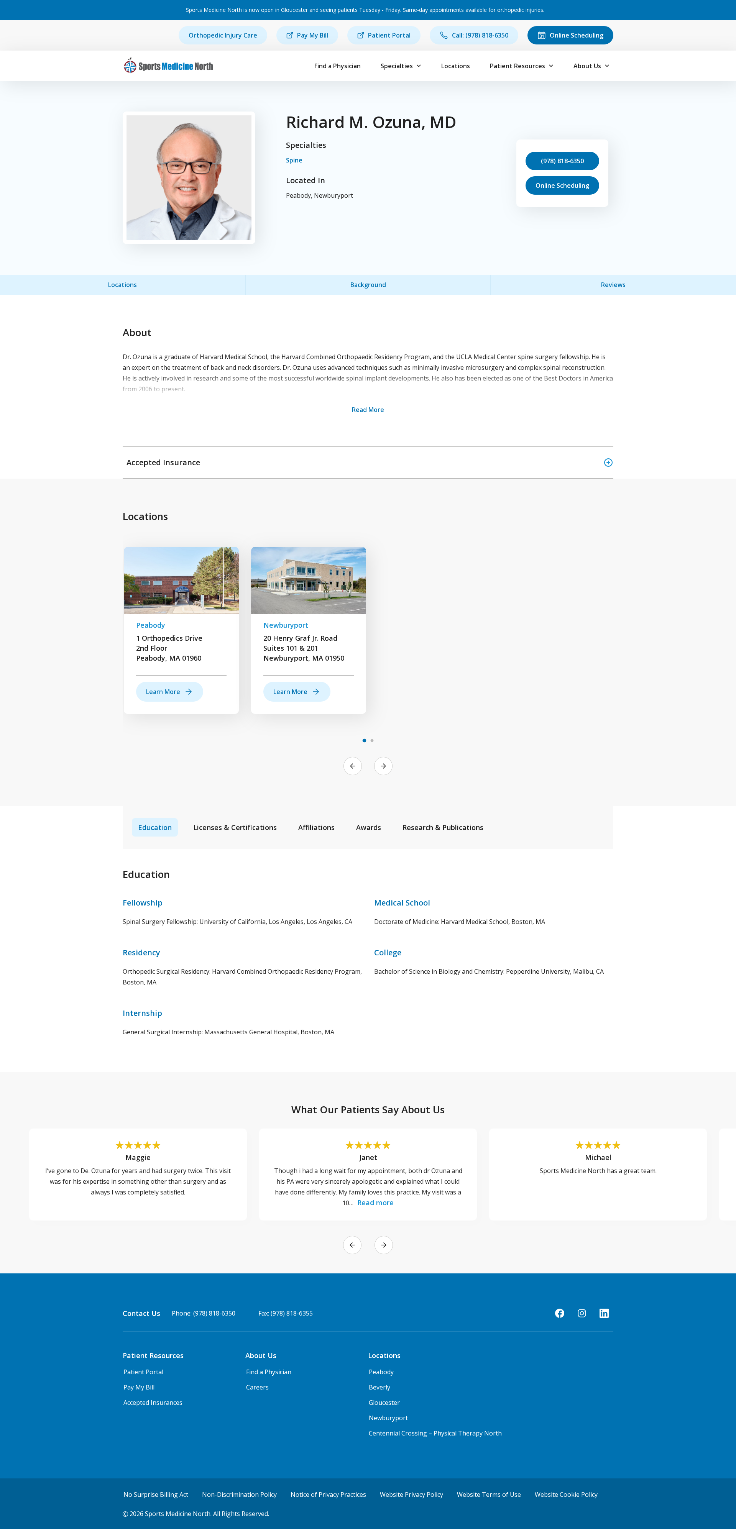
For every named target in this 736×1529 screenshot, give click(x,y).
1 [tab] (364, 741)
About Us (587, 66)
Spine (294, 160)
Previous (352, 766)
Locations (455, 66)
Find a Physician (337, 66)
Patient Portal (389, 35)
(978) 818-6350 (562, 161)
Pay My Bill (312, 35)
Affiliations (316, 827)
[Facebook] (559, 1313)
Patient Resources (517, 66)
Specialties (397, 66)
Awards (368, 827)
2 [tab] (372, 741)
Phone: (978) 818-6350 (203, 1313)
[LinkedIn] (604, 1313)
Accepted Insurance (163, 462)
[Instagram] (582, 1313)
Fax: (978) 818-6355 (285, 1313)
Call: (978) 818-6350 (480, 35)
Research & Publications (442, 827)
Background (368, 285)
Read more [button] (375, 1202)
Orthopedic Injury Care (223, 35)
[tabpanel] (181, 630)
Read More (368, 409)
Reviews (613, 285)
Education (155, 827)
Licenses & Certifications (235, 827)
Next (383, 766)
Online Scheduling (576, 35)
